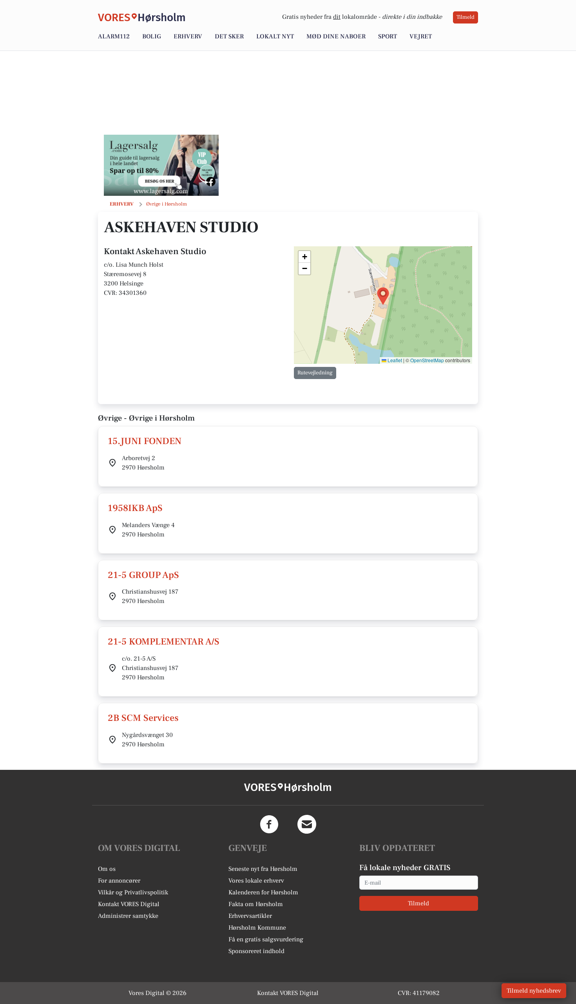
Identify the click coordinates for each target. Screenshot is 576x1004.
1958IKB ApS (135, 508)
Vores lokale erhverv (256, 881)
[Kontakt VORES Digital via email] (306, 824)
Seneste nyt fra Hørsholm (262, 869)
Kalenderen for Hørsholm (263, 892)
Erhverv (188, 36)
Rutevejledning (315, 372)
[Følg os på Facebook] (269, 824)
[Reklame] (161, 165)
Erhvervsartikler (250, 916)
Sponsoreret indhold (256, 951)
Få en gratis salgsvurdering (265, 939)
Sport (387, 36)
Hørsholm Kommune (257, 928)
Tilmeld (465, 17)
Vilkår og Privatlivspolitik (133, 892)
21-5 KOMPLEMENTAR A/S (163, 642)
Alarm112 (114, 36)
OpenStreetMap (427, 360)
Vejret (420, 36)
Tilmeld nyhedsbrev (534, 991)
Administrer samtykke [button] (128, 916)
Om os (107, 869)
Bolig (151, 36)
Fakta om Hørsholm (255, 904)
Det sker (229, 36)
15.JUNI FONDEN (144, 441)
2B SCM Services (143, 718)
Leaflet (394, 360)
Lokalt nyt (275, 36)
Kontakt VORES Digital (128, 904)
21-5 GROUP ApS (143, 575)
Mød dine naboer (336, 36)
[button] (383, 296)
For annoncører (119, 881)
